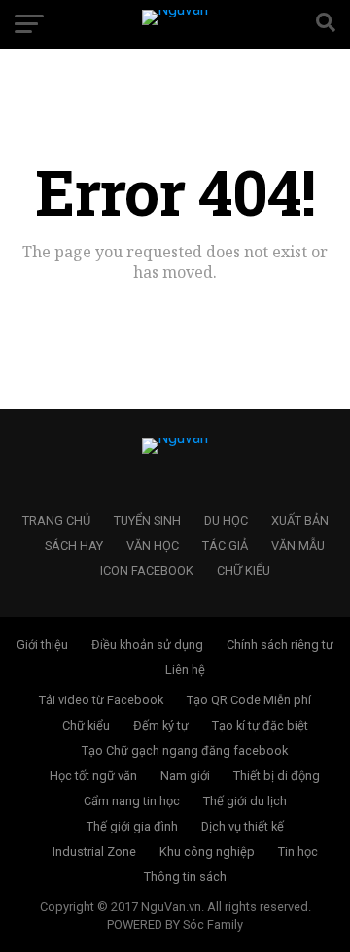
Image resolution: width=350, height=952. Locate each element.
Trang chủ (56, 520)
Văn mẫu (298, 545)
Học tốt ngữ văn (93, 775)
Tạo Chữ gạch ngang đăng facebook (185, 750)
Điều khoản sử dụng (147, 644)
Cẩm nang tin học (132, 801)
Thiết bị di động (276, 775)
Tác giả (225, 545)
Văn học (152, 545)
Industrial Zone (94, 851)
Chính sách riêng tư (280, 644)
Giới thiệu (42, 644)
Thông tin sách (185, 876)
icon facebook (146, 570)
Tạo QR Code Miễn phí (249, 700)
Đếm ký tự (161, 725)
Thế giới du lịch (245, 801)
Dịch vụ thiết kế (242, 826)
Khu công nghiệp (207, 851)
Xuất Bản (300, 520)
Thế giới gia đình (132, 826)
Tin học (298, 851)
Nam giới (185, 775)
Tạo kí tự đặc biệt (260, 725)
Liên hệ (185, 670)
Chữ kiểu (243, 570)
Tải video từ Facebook (101, 700)
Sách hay (74, 545)
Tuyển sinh (147, 520)
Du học (226, 520)
